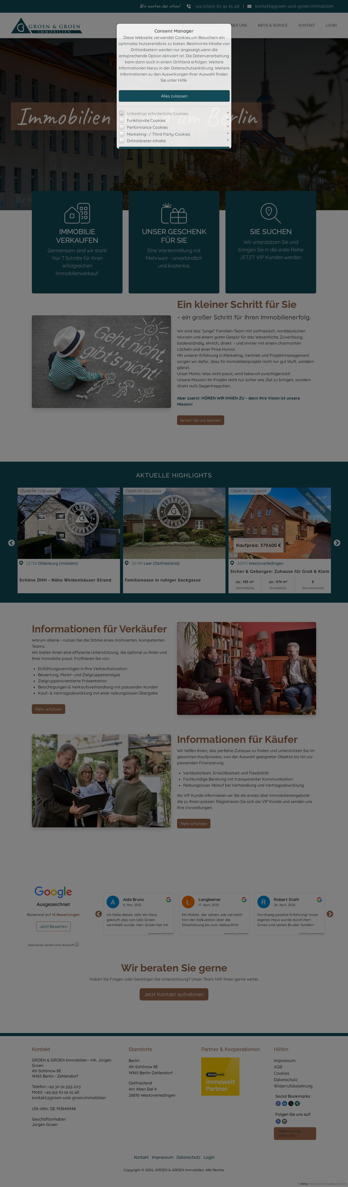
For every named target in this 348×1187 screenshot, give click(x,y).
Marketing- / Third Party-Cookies (158, 134)
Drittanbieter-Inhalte (146, 140)
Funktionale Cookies (146, 120)
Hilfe (182, 80)
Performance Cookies (147, 127)
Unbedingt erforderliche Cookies (157, 113)
